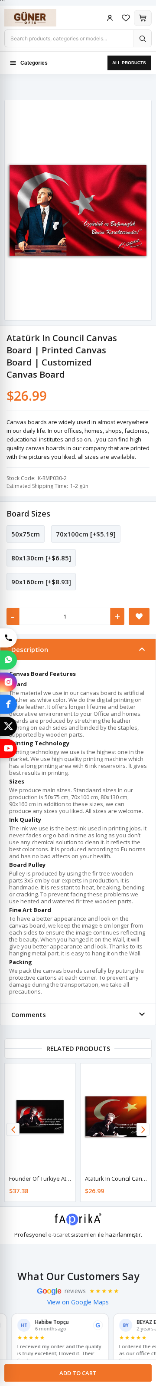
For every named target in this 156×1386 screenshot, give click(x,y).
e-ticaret (59, 1234)
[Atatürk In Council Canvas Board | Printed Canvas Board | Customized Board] (116, 1116)
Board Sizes (28, 513)
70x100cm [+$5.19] (86, 534)
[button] (143, 1129)
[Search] (142, 38)
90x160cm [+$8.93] (41, 581)
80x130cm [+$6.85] (41, 557)
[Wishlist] (126, 18)
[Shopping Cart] (143, 18)
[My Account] (110, 18)
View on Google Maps (78, 1302)
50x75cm (25, 534)
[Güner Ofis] (39, 17)
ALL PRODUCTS (129, 62)
